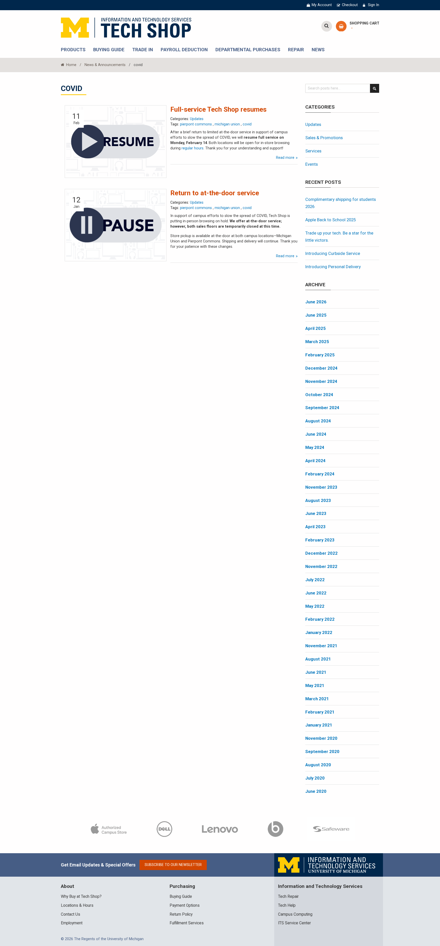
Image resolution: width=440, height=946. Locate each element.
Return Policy (181, 914)
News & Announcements (105, 65)
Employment (71, 923)
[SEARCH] (326, 26)
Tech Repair (288, 896)
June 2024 (315, 434)
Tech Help (287, 905)
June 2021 (315, 672)
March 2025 (317, 341)
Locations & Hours (77, 905)
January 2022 (318, 632)
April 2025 (315, 328)
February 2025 (320, 354)
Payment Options (185, 905)
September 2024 (322, 407)
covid (247, 124)
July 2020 (315, 778)
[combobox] (342, 88)
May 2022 (314, 606)
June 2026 (315, 301)
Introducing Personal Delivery (333, 266)
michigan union (228, 124)
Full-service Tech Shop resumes (218, 109)
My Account (322, 5)
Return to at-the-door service (214, 193)
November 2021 (321, 645)
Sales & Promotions (324, 137)
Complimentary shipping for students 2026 (340, 203)
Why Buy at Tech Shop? (81, 896)
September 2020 (322, 751)
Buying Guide (181, 896)
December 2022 (321, 553)
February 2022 (320, 619)
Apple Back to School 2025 (330, 219)
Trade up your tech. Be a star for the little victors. (339, 236)
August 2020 (318, 764)
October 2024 (319, 394)
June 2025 (315, 315)
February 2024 (320, 473)
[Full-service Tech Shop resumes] (116, 141)
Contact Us (70, 914)
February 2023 (320, 539)
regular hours (192, 148)
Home (70, 65)
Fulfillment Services (187, 923)
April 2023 (315, 526)
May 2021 (314, 685)
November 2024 (321, 381)
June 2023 (315, 513)
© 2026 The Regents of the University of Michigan (102, 939)
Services (313, 150)
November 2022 (321, 566)
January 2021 (318, 725)
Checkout (350, 5)
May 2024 (314, 447)
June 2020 (315, 791)
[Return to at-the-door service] (116, 225)
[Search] (374, 88)
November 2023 (321, 487)
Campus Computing (295, 914)
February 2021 (320, 712)
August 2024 (318, 420)
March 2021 (317, 698)
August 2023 (318, 500)
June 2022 (315, 592)
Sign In (373, 5)
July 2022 (315, 579)
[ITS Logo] (327, 865)
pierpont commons (196, 124)
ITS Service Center (294, 923)
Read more (285, 157)
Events (311, 164)
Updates (196, 119)
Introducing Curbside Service (332, 253)
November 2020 (321, 738)
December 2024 (321, 368)
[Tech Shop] (126, 27)
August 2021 (318, 659)
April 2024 (315, 460)
